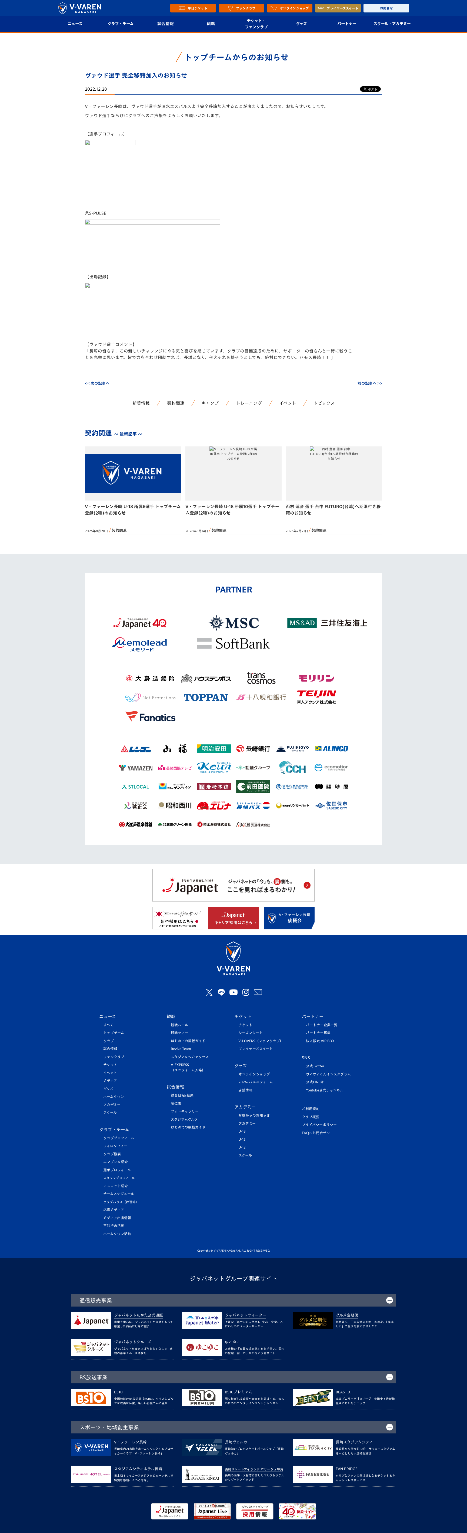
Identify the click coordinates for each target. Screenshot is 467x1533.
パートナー (346, 24)
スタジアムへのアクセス (190, 1057)
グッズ (301, 24)
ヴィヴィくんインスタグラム (328, 1074)
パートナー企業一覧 (322, 1025)
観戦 (211, 24)
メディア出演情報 (117, 1218)
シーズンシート (250, 1033)
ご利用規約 (310, 1109)
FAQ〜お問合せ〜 (316, 1133)
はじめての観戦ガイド (188, 1041)
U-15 (241, 1139)
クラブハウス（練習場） (121, 1201)
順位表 (176, 1103)
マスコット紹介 (115, 1186)
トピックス (324, 403)
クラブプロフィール (118, 1138)
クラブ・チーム (120, 24)
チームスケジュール (118, 1194)
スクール (110, 1112)
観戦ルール (179, 1025)
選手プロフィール (117, 1170)
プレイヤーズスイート (255, 1049)
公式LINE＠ (315, 1082)
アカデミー (112, 1105)
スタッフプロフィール (119, 1177)
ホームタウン (113, 1096)
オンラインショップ (254, 1074)
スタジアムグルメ (184, 1119)
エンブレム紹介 (115, 1162)
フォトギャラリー (185, 1111)
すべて (108, 1025)
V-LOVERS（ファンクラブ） (260, 1041)
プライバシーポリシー (319, 1125)
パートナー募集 (318, 1033)
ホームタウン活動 (117, 1234)
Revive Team (181, 1049)
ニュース (75, 24)
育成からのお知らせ (254, 1115)
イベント (287, 403)
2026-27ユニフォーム (255, 1082)
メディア (110, 1081)
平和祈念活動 (113, 1226)
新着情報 (141, 403)
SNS (306, 1057)
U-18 (242, 1131)
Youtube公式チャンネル (324, 1090)
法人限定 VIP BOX (320, 1041)
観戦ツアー (179, 1033)
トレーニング (249, 403)
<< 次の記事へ (97, 383)
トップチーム (113, 1033)
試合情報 (165, 24)
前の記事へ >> (370, 383)
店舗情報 (245, 1090)
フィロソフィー (115, 1146)
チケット (110, 1065)
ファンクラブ (113, 1057)
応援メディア (113, 1210)
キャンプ (210, 403)
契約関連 (175, 403)
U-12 (242, 1147)
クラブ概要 (112, 1154)
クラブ (108, 1041)
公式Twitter (315, 1066)
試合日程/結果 (182, 1095)
